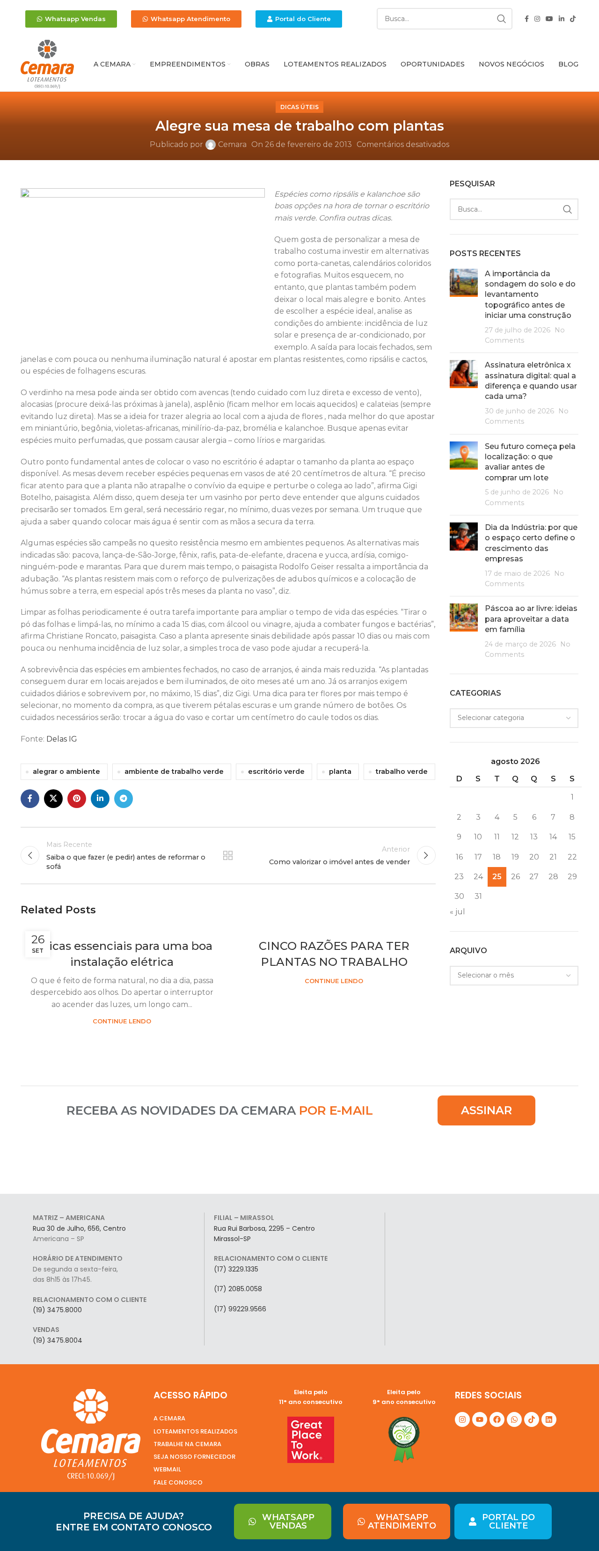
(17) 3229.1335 (236, 1269)
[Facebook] (496, 1419)
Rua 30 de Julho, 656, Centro (79, 1228)
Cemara (232, 144)
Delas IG (61, 739)
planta (340, 771)
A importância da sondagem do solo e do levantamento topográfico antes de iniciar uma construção (530, 294)
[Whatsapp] (514, 1419)
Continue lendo (122, 1021)
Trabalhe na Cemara (187, 1444)
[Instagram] (462, 1419)
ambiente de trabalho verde (174, 771)
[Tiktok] (531, 1419)
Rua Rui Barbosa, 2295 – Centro (264, 1228)
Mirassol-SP (232, 1238)
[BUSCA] (501, 18)
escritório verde (276, 771)
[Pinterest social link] (76, 798)
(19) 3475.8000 (57, 1310)
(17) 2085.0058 (238, 1289)
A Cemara (169, 1418)
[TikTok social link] (572, 19)
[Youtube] (479, 1419)
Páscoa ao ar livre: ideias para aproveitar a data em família (531, 619)
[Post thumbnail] (464, 307)
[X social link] (53, 798)
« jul (457, 911)
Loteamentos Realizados (195, 1431)
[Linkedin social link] (561, 19)
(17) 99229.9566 (240, 1309)
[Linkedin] (548, 1419)
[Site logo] (47, 63)
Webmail (167, 1469)
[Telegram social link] (123, 798)
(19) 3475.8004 (57, 1340)
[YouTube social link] (549, 19)
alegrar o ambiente (66, 771)
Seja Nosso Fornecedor (194, 1456)
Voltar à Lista (228, 855)
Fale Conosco (178, 1482)
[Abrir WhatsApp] (576, 1527)
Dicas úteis (299, 106)
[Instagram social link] (537, 19)
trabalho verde (402, 771)
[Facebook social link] (527, 19)
